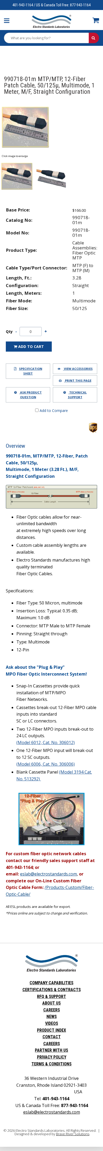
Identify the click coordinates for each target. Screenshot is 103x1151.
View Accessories (78, 369)
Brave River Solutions (72, 1134)
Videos (51, 1023)
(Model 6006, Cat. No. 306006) (45, 764)
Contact (52, 1036)
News (51, 1016)
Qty (9, 331)
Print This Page (77, 380)
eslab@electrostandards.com (51, 1112)
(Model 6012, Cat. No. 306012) (45, 742)
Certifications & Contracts (51, 989)
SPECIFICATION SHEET (30, 371)
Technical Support (77, 394)
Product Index (51, 1030)
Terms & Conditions (51, 1063)
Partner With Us (51, 1050)
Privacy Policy (51, 1057)
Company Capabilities (51, 982)
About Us (51, 1003)
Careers (51, 1009)
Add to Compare (53, 410)
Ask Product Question (30, 394)
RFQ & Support (51, 996)
